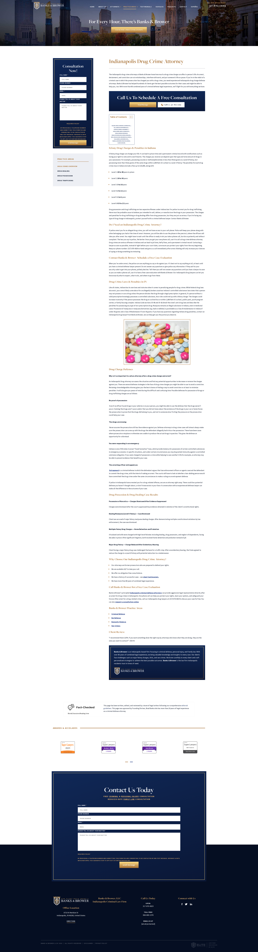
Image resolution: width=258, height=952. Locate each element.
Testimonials (146, 7)
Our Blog (160, 7)
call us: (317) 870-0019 (172, 105)
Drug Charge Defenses (121, 133)
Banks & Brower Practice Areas (121, 140)
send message (143, 105)
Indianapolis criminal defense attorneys (146, 593)
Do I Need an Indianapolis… (121, 127)
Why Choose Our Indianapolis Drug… (121, 136)
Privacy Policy (101, 943)
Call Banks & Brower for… (121, 138)
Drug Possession (65, 176)
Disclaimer (88, 943)
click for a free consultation (129, 30)
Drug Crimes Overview (67, 166)
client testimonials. (151, 577)
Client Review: (121, 142)
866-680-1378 (148, 915)
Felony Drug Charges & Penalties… (121, 125)
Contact (183, 7)
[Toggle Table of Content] (130, 117)
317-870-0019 (217, 5)
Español (194, 7)
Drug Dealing (63, 171)
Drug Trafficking (65, 180)
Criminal (113, 796)
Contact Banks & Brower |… (121, 129)
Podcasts (171, 7)
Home (92, 7)
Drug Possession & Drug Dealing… (121, 135)
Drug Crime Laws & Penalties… (121, 131)
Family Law (129, 799)
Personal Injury (130, 796)
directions (71, 921)
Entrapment (114, 470)
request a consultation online (127, 602)
